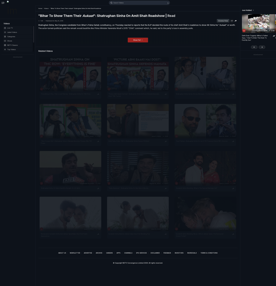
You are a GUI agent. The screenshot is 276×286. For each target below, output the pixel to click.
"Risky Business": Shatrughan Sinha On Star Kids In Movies (128, 188)
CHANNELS (128, 253)
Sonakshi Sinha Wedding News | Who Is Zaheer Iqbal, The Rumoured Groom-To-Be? (199, 235)
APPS (118, 253)
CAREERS (109, 253)
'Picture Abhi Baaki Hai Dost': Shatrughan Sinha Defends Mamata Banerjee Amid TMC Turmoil (133, 95)
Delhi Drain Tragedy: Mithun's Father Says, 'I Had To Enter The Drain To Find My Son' (255, 38)
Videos (7, 23)
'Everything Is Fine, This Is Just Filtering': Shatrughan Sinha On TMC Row (65, 94)
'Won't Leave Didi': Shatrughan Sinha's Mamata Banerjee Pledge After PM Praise (66, 142)
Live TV (10, 28)
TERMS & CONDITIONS (209, 253)
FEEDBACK (167, 253)
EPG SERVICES (141, 253)
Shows (9, 41)
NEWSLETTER (75, 253)
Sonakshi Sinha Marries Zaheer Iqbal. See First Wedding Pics (129, 234)
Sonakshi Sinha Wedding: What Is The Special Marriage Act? (196, 188)
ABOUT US (62, 253)
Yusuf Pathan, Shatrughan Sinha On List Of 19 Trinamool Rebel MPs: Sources (202, 141)
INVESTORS (179, 253)
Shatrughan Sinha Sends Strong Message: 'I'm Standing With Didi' (198, 94)
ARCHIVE (99, 253)
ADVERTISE (88, 253)
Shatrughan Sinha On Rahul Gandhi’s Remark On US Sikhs (60, 188)
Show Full (137, 40)
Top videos (11, 49)
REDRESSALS (192, 253)
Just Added (247, 10)
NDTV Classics (12, 45)
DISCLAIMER (155, 253)
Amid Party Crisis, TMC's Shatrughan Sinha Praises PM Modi (128, 141)
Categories (11, 36)
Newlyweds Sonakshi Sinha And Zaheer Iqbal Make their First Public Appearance (64, 235)
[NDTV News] (12, 9)
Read (171, 16)
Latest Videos (12, 32)
